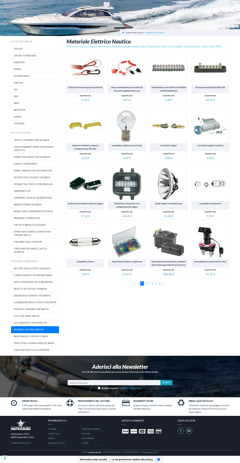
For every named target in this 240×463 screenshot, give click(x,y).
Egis (16, 96)
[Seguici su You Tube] (189, 431)
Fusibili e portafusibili (25, 164)
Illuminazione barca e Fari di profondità (35, 302)
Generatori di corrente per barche (32, 295)
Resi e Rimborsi (88, 438)
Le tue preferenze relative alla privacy (132, 459)
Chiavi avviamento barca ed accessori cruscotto (33, 149)
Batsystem (19, 110)
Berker (17, 69)
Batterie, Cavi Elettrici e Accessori (32, 268)
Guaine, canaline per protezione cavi (33, 170)
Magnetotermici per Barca (28, 204)
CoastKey (19, 82)
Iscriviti (166, 382)
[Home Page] (123, 33)
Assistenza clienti (56, 443)
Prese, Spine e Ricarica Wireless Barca (34, 343)
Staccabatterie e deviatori (28, 242)
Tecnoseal (19, 123)
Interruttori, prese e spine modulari (33, 184)
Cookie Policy (54, 434)
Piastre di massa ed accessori (30, 225)
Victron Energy (22, 76)
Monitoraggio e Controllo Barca (31, 336)
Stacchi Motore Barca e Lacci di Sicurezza (30, 250)
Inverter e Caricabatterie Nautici (31, 309)
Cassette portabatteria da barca (31, 140)
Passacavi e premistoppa (27, 218)
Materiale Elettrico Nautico (155, 33)
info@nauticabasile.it (21, 442)
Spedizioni (86, 434)
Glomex (17, 116)
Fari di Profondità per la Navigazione (33, 282)
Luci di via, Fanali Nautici (27, 316)
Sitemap (85, 443)
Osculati (18, 49)
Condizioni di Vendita (91, 429)
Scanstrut (19, 62)
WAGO (16, 103)
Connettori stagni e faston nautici (32, 157)
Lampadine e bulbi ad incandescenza (33, 198)
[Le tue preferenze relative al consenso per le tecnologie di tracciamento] (5, 458)
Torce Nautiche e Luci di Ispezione (31, 350)
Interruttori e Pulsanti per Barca (32, 177)
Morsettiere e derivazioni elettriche (33, 211)
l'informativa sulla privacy (130, 388)
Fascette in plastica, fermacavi (30, 289)
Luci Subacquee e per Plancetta (30, 323)
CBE (15, 89)
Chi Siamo (52, 429)
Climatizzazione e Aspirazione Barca (33, 275)
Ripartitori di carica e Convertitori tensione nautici (32, 233)
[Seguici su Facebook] (181, 431)
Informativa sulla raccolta (93, 459)
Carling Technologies (25, 55)
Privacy (51, 438)
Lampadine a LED (22, 191)
